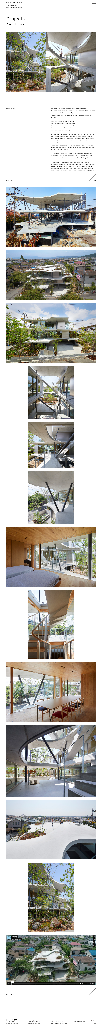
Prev (7, 180)
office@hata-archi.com (61, 1023)
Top (95, 1023)
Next (12, 180)
